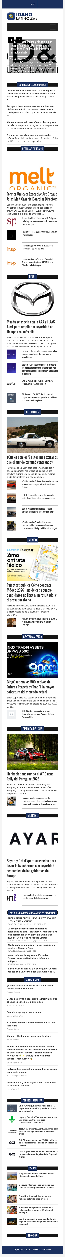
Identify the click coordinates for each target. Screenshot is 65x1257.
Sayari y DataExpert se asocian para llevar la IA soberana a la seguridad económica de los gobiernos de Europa (31, 868)
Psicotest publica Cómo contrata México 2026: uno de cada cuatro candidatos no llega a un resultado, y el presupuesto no (32, 592)
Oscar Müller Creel (15, 1015)
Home (32, 4)
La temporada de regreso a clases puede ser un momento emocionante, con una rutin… (32, 125)
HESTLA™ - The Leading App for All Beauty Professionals (39, 233)
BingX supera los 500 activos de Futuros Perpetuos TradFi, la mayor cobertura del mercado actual (30, 687)
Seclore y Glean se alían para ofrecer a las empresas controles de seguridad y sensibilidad (39, 354)
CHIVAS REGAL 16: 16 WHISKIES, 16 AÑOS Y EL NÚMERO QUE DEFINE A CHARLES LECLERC (39, 622)
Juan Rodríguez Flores (17, 1075)
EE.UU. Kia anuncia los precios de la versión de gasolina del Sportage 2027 (38, 510)
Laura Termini (13, 1089)
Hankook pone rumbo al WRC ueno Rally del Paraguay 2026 (30, 776)
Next (19, 40)
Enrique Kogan (13, 992)
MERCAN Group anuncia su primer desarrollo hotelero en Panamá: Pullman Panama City (38, 714)
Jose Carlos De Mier (16, 1005)
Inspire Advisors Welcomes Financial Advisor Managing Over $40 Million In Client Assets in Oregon (37, 262)
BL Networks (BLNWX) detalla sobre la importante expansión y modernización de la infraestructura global (39, 397)
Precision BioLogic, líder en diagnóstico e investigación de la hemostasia (39, 896)
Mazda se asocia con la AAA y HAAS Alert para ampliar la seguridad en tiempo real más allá (31, 327)
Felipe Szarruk (13, 1039)
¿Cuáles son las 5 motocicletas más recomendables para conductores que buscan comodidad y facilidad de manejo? (39, 525)
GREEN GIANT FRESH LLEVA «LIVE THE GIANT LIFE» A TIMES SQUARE (32, 920)
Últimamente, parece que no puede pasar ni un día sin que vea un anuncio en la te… (31, 111)
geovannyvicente (14, 1062)
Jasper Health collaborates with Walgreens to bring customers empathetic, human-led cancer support (39, 221)
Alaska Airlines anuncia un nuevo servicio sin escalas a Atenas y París (31, 946)
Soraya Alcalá (13, 1029)
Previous (11, 40)
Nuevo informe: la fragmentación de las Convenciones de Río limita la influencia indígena (28, 958)
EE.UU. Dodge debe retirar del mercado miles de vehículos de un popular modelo (38, 496)
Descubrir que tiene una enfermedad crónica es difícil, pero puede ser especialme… (32, 138)
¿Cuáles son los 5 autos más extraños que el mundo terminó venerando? (32, 460)
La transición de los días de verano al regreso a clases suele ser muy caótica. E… (31, 95)
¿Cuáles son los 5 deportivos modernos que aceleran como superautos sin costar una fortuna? (40, 484)
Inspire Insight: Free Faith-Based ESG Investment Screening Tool (37, 247)
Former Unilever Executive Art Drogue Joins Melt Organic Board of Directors (32, 196)
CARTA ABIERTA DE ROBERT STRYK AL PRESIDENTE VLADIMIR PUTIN (37, 382)
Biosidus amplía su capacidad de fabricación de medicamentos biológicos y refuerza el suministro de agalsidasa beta (39, 801)
